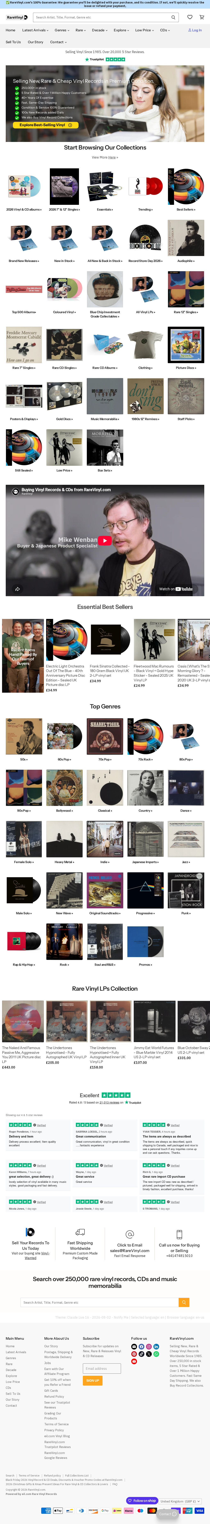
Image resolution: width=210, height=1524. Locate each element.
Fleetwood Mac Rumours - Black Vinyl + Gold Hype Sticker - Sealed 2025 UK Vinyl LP (154, 673)
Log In (197, 30)
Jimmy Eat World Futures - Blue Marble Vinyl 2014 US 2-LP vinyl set (154, 1052)
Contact (57, 42)
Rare (80, 30)
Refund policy (52, 1475)
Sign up (92, 1380)
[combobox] (100, 17)
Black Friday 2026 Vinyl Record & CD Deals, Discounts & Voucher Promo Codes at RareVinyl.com (64, 1480)
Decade (98, 30)
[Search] (173, 17)
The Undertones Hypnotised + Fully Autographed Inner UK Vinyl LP (108, 1055)
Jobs (47, 1363)
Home (10, 30)
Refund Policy (54, 1396)
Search (10, 1475)
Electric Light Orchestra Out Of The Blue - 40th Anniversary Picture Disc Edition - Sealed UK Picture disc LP (65, 675)
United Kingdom (178, 1501)
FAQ (115, 1484)
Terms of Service (56, 1424)
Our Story (35, 42)
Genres (61, 30)
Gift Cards (51, 1391)
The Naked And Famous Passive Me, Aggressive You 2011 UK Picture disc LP (21, 1055)
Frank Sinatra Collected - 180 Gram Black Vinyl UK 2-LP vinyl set (110, 671)
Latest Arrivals (34, 30)
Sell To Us (13, 42)
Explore (120, 30)
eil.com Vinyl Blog (57, 1436)
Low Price (143, 30)
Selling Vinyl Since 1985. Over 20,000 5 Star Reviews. (105, 52)
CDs (164, 30)
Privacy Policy (54, 1430)
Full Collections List (77, 1475)
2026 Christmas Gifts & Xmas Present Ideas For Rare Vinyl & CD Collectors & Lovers (57, 1484)
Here (112, 157)
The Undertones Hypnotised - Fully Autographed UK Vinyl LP (66, 1052)
